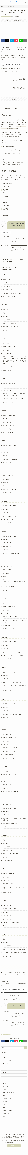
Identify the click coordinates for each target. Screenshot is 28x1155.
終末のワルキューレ (7, 1110)
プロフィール (14, 1145)
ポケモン (5, 1081)
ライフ (4, 1083)
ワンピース (5, 1086)
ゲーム (4, 1066)
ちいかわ (5, 1072)
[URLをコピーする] (25, 40)
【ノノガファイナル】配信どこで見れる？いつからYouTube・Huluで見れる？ (17, 79)
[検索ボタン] (2, 2)
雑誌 (4, 1116)
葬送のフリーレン (7, 1113)
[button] (3, 40)
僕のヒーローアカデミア (8, 1092)
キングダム (5, 1063)
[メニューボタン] (25, 2)
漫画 (4, 1107)
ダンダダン (5, 1069)
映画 (4, 1104)
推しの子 (5, 1101)
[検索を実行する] (25, 1047)
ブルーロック (6, 1078)
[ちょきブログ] (14, 2)
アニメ (4, 1057)
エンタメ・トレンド (6, 16)
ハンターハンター (7, 1075)
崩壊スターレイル (7, 1098)
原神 (4, 1095)
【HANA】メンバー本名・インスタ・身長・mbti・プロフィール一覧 (17, 89)
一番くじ (5, 1089)
